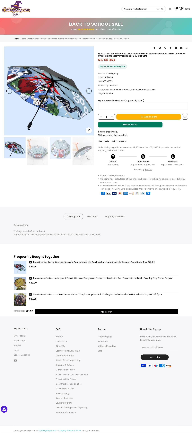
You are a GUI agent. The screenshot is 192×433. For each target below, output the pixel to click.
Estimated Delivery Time (68, 350)
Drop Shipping (105, 336)
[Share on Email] (181, 48)
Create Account (22, 354)
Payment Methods (65, 355)
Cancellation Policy (65, 369)
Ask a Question (119, 141)
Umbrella (152, 89)
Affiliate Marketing (107, 346)
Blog (100, 350)
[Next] (89, 91)
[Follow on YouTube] (15, 360)
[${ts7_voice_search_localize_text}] (158, 9)
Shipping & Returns (115, 216)
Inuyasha (108, 93)
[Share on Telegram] (176, 48)
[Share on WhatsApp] (186, 48)
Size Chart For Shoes (66, 379)
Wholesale (103, 341)
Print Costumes (139, 89)
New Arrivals (124, 89)
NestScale (148, 170)
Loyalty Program (64, 402)
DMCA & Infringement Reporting (71, 407)
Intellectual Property (66, 412)
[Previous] (9, 91)
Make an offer (133, 125)
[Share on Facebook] (154, 48)
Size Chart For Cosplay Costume (72, 374)
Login (16, 350)
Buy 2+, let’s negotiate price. (112, 66)
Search (59, 336)
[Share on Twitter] (160, 48)
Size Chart (92, 216)
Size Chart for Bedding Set (69, 384)
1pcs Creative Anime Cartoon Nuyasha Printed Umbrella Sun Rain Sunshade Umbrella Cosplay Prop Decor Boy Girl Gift (94, 262)
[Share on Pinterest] (165, 48)
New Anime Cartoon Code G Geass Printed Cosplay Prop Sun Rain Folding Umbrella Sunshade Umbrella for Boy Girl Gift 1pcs (97, 294)
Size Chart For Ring (65, 388)
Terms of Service (64, 398)
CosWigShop (112, 73)
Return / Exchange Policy (68, 360)
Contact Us (61, 341)
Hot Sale (114, 89)
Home (16, 39)
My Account (20, 335)
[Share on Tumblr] (170, 48)
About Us (60, 346)
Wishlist (17, 345)
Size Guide (103, 141)
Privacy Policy (62, 393)
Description (73, 216)
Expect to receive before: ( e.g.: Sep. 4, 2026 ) (121, 100)
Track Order (19, 340)
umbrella (108, 77)
